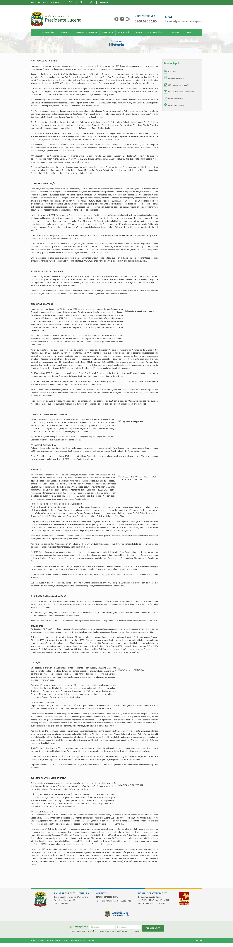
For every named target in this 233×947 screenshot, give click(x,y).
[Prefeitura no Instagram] (122, 18)
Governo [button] (66, 32)
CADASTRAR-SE (153, 928)
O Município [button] (48, 32)
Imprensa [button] (107, 32)
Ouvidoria (174, 32)
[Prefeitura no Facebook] (117, 18)
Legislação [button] (124, 32)
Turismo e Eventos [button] (86, 32)
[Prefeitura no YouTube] (127, 18)
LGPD (188, 32)
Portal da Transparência (150, 32)
